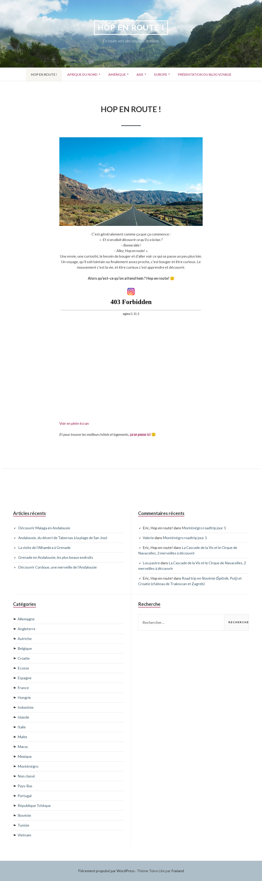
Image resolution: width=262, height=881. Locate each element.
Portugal (25, 795)
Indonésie (26, 707)
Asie (137, 75)
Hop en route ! (131, 27)
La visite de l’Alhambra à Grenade (44, 547)
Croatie (24, 658)
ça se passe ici (140, 434)
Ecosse (23, 668)
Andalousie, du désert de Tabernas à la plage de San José (62, 537)
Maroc (23, 746)
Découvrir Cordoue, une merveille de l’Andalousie (57, 567)
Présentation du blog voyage (204, 74)
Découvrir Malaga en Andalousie (44, 528)
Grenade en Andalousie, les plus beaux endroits (55, 557)
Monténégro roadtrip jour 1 (204, 528)
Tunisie (23, 825)
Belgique (25, 648)
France (23, 687)
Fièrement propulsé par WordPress (106, 871)
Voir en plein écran (74, 423)
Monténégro (28, 766)
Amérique (114, 74)
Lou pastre (151, 563)
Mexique (25, 756)
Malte (22, 737)
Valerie (148, 537)
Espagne (25, 678)
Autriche (25, 638)
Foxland (177, 871)
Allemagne (26, 619)
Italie (22, 727)
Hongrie (24, 697)
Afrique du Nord (79, 75)
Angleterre (26, 628)
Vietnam (24, 835)
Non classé (26, 776)
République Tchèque (34, 805)
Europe (158, 75)
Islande (23, 717)
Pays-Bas (25, 786)
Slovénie (24, 815)
